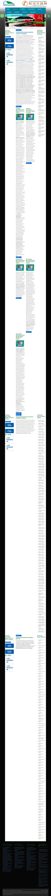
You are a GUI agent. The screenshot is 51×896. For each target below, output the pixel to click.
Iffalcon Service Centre (41, 697)
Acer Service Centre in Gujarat (41, 606)
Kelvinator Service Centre (41, 708)
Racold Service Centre (41, 757)
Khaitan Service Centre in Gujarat (41, 499)
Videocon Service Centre (41, 794)
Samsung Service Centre (41, 760)
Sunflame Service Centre (41, 779)
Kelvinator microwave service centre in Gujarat (41, 109)
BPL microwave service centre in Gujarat (41, 106)
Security (40, 9)
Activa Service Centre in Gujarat (41, 609)
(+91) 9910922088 (9, 62)
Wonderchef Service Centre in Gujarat (41, 600)
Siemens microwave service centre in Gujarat (41, 95)
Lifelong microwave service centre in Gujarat (41, 135)
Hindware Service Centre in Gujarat (41, 467)
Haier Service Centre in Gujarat (41, 461)
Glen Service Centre (40, 674)
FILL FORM (9, 46)
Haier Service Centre (40, 679)
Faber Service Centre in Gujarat (41, 451)
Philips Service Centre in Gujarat (41, 539)
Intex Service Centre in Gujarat (41, 486)
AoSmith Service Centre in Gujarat (41, 617)
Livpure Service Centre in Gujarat (41, 513)
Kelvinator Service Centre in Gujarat (41, 491)
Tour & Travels (31, 9)
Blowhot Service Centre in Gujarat (41, 631)
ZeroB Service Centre (40, 812)
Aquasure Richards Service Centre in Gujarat (41, 625)
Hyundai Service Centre (41, 692)
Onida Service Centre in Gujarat (41, 531)
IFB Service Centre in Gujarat (41, 477)
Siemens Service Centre (41, 771)
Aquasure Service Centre (41, 833)
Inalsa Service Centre (40, 700)
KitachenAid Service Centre (40, 718)
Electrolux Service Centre (41, 664)
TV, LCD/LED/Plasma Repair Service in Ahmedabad (6, 848)
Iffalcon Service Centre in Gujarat (41, 480)
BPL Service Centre (41, 645)
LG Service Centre (41, 725)
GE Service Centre (41, 671)
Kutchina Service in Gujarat (41, 508)
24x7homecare (19, 890)
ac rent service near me (42, 854)
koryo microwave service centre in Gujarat (41, 113)
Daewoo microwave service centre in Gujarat (41, 81)
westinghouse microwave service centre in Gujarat (41, 120)
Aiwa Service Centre (40, 820)
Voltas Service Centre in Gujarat (41, 588)
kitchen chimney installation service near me (43, 886)
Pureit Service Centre (40, 754)
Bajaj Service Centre (40, 835)
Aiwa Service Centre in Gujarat (41, 611)
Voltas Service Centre (40, 799)
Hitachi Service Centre (41, 690)
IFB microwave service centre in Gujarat (41, 52)
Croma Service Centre (40, 650)
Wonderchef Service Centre (40, 809)
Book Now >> (8, 36)
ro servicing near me (42, 870)
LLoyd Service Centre (40, 730)
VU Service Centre (41, 801)
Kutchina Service (41, 723)
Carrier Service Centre (41, 647)
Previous (6, 19)
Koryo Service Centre (40, 721)
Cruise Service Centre (40, 656)
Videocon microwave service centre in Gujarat (41, 99)
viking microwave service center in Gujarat (41, 66)
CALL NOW (9, 40)
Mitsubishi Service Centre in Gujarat (41, 522)
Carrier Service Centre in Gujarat (41, 429)
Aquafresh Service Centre (41, 827)
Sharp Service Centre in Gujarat (41, 555)
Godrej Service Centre (40, 676)
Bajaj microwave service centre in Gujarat (41, 77)
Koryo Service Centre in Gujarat (41, 505)
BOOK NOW (9, 651)
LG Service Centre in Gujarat (41, 511)
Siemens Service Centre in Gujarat (41, 558)
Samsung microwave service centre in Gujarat (41, 48)
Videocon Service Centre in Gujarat (41, 583)
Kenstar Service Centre (41, 710)
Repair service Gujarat (12, 27)
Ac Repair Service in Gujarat (19, 847)
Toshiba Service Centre (41, 783)
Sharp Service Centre (40, 768)
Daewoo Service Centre (41, 658)
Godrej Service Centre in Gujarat (41, 459)
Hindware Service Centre (41, 684)
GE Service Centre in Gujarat (41, 453)
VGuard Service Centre (41, 791)
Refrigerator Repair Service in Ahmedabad (7, 861)
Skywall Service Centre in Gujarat (41, 560)
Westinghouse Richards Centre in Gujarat (41, 594)
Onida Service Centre (40, 744)
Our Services (15, 9)
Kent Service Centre (40, 713)
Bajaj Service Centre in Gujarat (41, 629)
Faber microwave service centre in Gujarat (41, 127)
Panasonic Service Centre (41, 749)
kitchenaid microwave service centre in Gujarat (41, 88)
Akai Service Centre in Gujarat (41, 614)
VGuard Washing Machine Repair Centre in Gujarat (41, 579)
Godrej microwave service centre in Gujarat (41, 70)
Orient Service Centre (40, 746)
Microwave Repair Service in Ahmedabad (7, 864)
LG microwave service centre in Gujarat (41, 37)
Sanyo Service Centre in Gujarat (41, 552)
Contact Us (24, 12)
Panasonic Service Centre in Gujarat (41, 536)
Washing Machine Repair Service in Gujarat (19, 861)
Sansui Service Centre (41, 763)
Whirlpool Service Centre (41, 807)
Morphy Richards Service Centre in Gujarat (41, 524)
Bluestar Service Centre (41, 640)
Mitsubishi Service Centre (41, 736)
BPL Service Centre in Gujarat (41, 426)
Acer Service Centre (40, 815)
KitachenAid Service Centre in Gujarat (41, 502)
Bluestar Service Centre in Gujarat (41, 421)
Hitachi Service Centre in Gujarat (41, 472)
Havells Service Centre (41, 682)
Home (8, 9)
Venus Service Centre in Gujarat (41, 576)
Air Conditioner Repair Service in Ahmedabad (6, 855)
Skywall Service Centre (41, 773)
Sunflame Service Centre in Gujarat (41, 566)
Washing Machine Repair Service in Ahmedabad (7, 858)
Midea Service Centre (40, 733)
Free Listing (32, 12)
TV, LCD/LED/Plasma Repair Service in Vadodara (31, 848)
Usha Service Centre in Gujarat (41, 574)
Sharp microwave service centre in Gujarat (41, 73)
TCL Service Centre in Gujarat (41, 568)
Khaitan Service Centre (41, 716)
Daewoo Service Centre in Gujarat (41, 440)
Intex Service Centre (40, 702)
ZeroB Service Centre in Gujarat (41, 603)
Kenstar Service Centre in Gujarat (41, 494)
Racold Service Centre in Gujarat (41, 544)
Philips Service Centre (40, 752)
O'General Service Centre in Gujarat (41, 528)
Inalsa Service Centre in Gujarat (41, 483)
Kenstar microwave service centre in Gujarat (41, 63)
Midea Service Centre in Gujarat (41, 519)
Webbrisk (46, 890)
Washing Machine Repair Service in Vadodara (31, 857)
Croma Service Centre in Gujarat (41, 432)
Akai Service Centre (41, 822)
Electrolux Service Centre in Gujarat (41, 445)
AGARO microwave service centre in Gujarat (41, 131)
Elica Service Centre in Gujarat (41, 448)
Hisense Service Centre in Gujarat (41, 469)
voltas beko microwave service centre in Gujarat (41, 117)
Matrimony (17, 12)
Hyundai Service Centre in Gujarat (41, 475)
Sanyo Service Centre (40, 765)
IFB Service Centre (41, 694)
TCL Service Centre (41, 781)
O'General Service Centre (41, 741)
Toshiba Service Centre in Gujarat (41, 571)
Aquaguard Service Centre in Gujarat (41, 622)
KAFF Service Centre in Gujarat (41, 488)
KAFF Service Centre (40, 705)
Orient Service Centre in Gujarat (41, 533)
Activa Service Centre (40, 817)
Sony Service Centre (40, 776)
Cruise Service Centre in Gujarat (41, 437)
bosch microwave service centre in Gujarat (41, 102)
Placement (9, 12)
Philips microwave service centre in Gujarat (41, 124)
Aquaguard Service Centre (41, 830)
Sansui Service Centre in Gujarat (41, 549)
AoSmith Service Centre (41, 825)
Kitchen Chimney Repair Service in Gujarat (19, 867)
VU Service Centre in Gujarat (41, 591)
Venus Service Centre (40, 789)
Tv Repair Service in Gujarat (19, 852)
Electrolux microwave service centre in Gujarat (41, 55)
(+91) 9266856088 (9, 54)
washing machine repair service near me (43, 857)
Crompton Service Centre (41, 653)
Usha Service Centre (40, 786)
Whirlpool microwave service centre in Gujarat (41, 41)
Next (44, 19)
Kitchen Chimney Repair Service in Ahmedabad (7, 870)
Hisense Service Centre (41, 687)
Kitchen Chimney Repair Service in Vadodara (31, 869)
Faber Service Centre (40, 669)
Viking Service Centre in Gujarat (41, 585)
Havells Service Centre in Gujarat (41, 464)
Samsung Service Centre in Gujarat (41, 547)
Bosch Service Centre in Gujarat (41, 424)
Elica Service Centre (40, 666)
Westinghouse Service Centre (40, 804)
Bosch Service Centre (40, 643)
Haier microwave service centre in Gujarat (41, 84)
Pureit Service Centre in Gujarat (41, 541)
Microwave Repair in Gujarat (22, 27)
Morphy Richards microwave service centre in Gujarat (41, 91)
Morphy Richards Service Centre (41, 738)
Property (23, 9)
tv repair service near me (43, 865)
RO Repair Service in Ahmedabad (6, 852)
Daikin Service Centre (40, 661)
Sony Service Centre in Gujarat (41, 563)
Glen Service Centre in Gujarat (41, 456)
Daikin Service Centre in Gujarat (41, 442)
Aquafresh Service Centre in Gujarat (41, 620)
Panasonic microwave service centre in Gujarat (41, 45)
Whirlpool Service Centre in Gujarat (41, 597)
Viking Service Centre (40, 797)
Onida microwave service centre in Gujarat (41, 59)
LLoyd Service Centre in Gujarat (41, 516)
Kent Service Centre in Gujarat (41, 496)
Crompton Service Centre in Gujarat (41, 434)
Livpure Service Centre (41, 727)
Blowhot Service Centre (41, 838)
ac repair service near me (43, 849)
